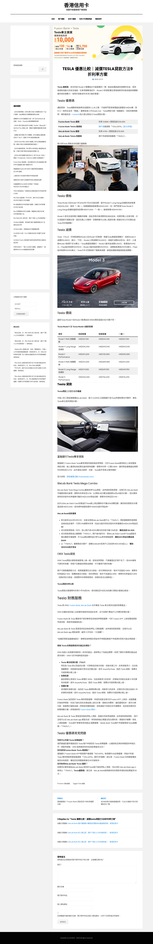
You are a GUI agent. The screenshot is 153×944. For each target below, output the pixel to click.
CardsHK (76, 114)
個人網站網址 (62, 904)
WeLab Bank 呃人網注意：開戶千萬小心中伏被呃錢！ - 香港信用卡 (93, 833)
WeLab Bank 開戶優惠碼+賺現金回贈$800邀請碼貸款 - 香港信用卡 (93, 823)
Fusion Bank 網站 (87, 709)
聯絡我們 (98, 19)
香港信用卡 (76, 5)
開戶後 (101, 126)
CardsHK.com (64, 938)
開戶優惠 (61, 19)
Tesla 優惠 (81, 784)
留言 (59, 865)
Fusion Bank (75, 605)
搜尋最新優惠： (19, 65)
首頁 (53, 19)
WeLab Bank (86, 605)
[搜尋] (42, 69)
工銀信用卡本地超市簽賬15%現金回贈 (26, 176)
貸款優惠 (67, 784)
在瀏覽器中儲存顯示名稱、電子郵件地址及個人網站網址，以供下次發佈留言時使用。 (89, 916)
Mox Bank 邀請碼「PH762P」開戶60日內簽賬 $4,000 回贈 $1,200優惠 (30, 368)
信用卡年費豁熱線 (85, 19)
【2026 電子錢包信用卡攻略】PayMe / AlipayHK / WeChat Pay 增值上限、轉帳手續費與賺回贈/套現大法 (30, 128)
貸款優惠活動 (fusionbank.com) (80, 477)
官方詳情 (127, 126)
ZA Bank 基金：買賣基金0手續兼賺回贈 (26, 229)
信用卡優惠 (72, 19)
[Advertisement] (30, 42)
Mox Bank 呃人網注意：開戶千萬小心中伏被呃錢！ (30, 218)
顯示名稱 (60, 887)
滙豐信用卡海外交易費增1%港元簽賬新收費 (27, 180)
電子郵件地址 (62, 895)
